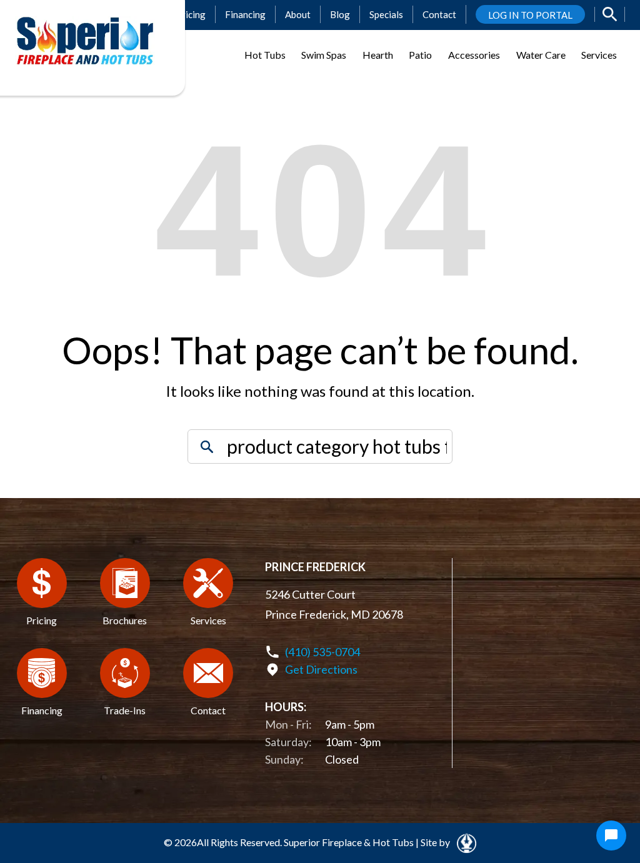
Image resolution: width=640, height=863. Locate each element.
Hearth (377, 55)
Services (599, 55)
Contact (439, 14)
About (298, 14)
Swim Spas (323, 55)
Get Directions (321, 669)
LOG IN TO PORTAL (530, 15)
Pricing (191, 14)
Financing (245, 14)
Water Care (541, 55)
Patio (420, 55)
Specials (386, 14)
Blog (340, 14)
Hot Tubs (265, 55)
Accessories (474, 55)
